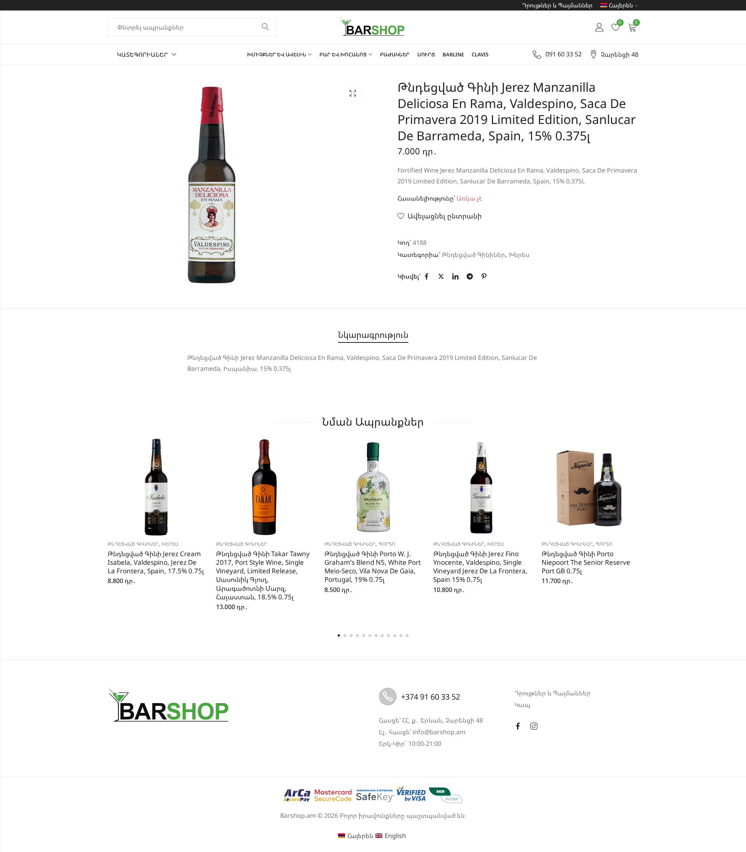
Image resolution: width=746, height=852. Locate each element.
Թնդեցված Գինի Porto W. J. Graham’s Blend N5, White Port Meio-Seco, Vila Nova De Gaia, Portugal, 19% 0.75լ (372, 566)
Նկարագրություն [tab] (373, 334)
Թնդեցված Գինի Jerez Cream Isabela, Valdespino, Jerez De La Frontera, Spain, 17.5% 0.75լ (156, 562)
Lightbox (353, 93)
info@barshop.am (439, 732)
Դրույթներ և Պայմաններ (557, 5)
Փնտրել (265, 27)
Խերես (519, 254)
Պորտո (386, 544)
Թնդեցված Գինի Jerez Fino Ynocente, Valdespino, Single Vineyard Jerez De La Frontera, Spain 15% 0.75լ (480, 566)
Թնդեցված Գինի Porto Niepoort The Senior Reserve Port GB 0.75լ (586, 562)
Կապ (522, 704)
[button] (339, 635)
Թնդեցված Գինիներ (473, 254)
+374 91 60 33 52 (430, 696)
